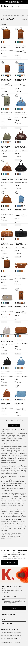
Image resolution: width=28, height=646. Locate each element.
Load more (14, 425)
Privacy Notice (10, 632)
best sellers (4, 530)
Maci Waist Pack (19, 275)
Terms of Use (3, 632)
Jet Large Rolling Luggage (5, 46)
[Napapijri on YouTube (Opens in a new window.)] (15, 629)
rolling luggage (13, 473)
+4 (10, 75)
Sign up (14, 608)
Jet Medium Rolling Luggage (6, 275)
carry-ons (17, 450)
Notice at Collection (17, 635)
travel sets (13, 481)
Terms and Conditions (10, 604)
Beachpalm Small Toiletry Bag (5, 147)
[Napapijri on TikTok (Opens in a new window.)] (17, 629)
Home (2, 10)
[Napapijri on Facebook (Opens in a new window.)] (12, 629)
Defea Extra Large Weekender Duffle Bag (21, 113)
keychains (23, 516)
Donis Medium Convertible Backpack (7, 244)
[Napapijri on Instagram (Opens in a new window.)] (9, 629)
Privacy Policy (12, 602)
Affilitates (20, 638)
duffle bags (7, 485)
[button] (1, 42)
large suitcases (5, 450)
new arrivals (15, 526)
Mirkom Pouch (19, 340)
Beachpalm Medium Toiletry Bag (6, 210)
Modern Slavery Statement (12, 638)
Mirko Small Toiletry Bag (6, 307)
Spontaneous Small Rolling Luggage (6, 80)
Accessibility (3, 638)
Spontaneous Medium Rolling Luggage (21, 307)
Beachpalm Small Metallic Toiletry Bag (7, 341)
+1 (24, 41)
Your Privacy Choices (5, 635)
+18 (24, 399)
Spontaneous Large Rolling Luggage (20, 46)
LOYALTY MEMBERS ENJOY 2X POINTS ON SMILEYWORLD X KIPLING (13, 2)
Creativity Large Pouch (19, 404)
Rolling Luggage (19, 15)
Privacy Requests (17, 632)
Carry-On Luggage (7, 15)
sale (19, 533)
